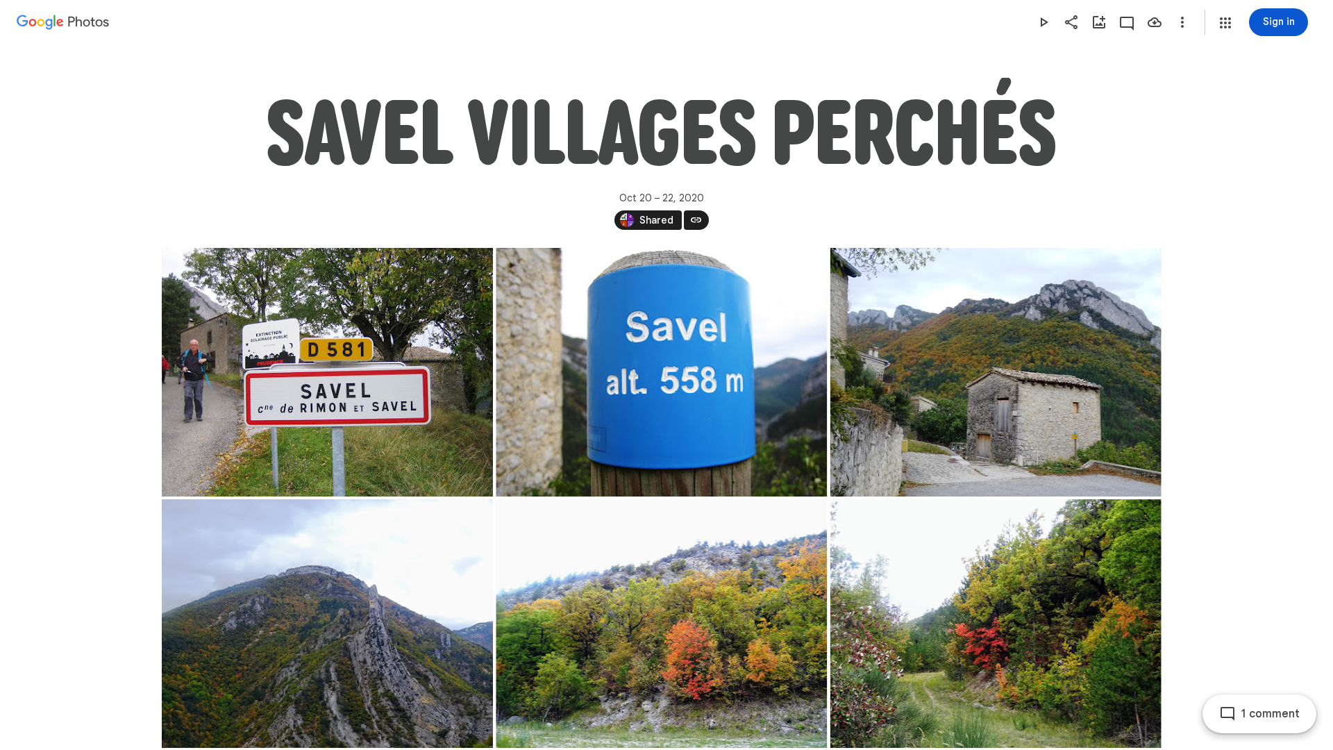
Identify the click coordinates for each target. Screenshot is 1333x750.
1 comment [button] (1270, 714)
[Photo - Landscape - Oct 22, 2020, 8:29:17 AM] (661, 372)
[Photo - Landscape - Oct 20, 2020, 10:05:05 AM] (661, 623)
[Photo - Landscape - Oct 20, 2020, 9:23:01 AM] (327, 623)
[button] (1225, 23)
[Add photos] (1099, 22)
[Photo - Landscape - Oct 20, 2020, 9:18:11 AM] (995, 372)
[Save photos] (1154, 22)
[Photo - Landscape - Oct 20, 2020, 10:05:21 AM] (995, 623)
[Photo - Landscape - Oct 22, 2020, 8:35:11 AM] (327, 372)
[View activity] (1127, 22)
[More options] (1182, 22)
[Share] (1071, 22)
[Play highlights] (1043, 22)
